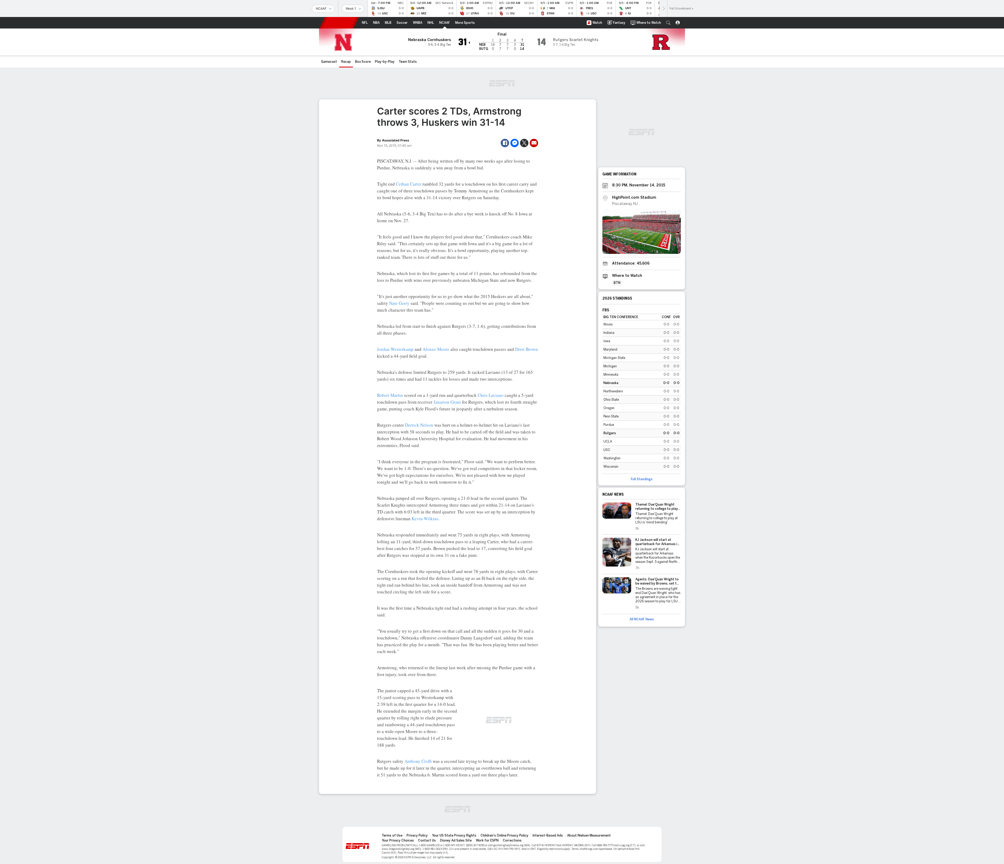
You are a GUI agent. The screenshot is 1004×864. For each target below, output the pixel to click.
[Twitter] (524, 143)
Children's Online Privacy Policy (504, 835)
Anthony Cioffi (418, 761)
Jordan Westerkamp (395, 349)
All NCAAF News (642, 619)
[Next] (663, 8)
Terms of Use (392, 835)
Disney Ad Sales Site (456, 840)
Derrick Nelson (419, 425)
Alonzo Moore (436, 349)
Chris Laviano (491, 395)
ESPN (339, 22)
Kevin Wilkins (425, 519)
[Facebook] (505, 143)
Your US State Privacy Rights (454, 835)
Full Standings (642, 479)
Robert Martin (390, 395)
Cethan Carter (408, 184)
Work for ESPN (487, 840)
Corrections (512, 840)
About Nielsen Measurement (589, 835)
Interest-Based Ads (548, 835)
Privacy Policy (417, 835)
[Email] (534, 143)
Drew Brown (526, 349)
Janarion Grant (447, 402)
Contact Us (427, 840)
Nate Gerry (399, 303)
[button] (668, 23)
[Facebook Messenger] (514, 143)
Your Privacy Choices (398, 840)
